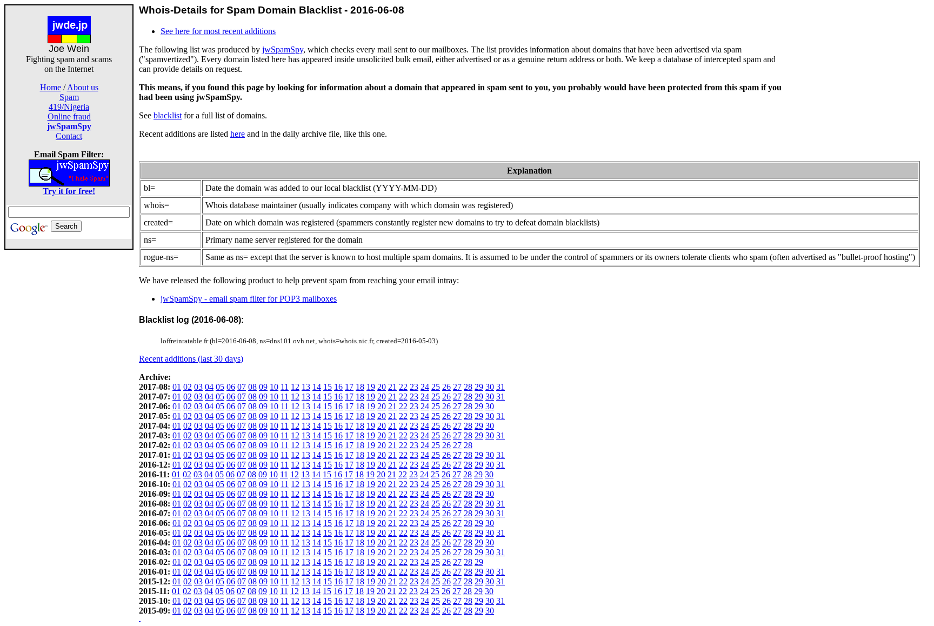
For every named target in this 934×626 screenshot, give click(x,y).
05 (220, 386)
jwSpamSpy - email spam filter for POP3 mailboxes (249, 298)
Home (50, 87)
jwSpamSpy (282, 49)
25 (435, 386)
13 (306, 386)
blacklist (168, 115)
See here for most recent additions (218, 31)
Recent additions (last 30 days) (191, 358)
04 (209, 386)
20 (381, 386)
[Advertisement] (69, 412)
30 (489, 386)
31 (500, 386)
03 (198, 386)
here (237, 133)
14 (316, 386)
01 (176, 386)
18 (360, 386)
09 (263, 386)
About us (82, 87)
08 (252, 386)
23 (414, 386)
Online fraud (69, 116)
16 (338, 386)
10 (274, 386)
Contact (69, 136)
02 (187, 386)
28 (468, 386)
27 (457, 386)
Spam (69, 97)
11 (285, 386)
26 (446, 386)
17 (349, 386)
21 (392, 386)
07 (241, 386)
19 (370, 386)
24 (425, 386)
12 (295, 386)
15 (327, 386)
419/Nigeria (69, 106)
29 (479, 386)
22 (403, 386)
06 (230, 386)
